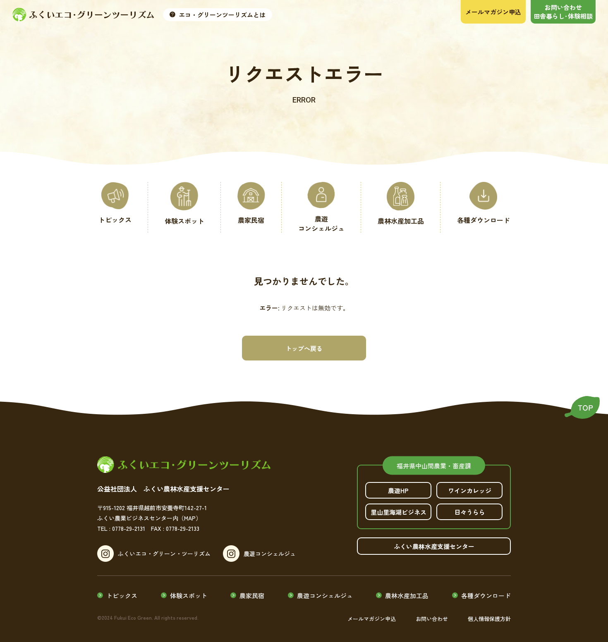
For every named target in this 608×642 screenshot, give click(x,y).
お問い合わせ (432, 618)
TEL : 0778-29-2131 (121, 528)
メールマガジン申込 (371, 618)
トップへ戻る (304, 348)
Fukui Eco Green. (133, 617)
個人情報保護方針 (489, 618)
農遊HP (398, 490)
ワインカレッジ (469, 490)
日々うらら (469, 512)
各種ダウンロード (486, 595)
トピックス (121, 595)
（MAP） (189, 518)
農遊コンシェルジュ (270, 553)
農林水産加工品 (406, 595)
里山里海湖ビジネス (398, 512)
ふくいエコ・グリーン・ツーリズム (164, 553)
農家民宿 (251, 595)
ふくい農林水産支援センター (434, 546)
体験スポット (188, 595)
